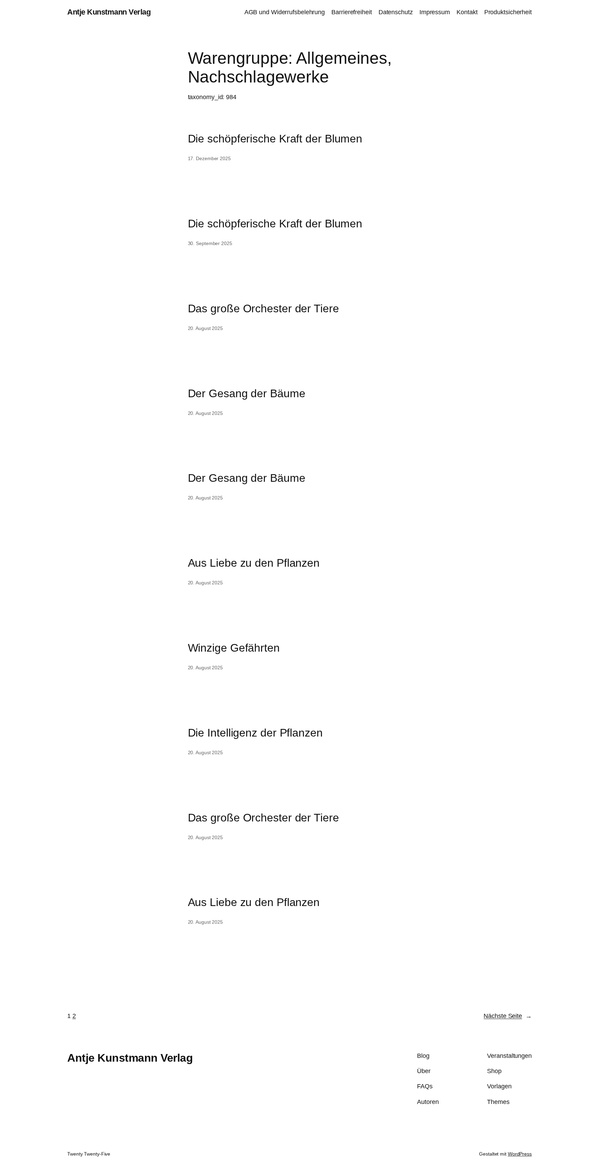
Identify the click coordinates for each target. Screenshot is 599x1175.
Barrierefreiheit (351, 12)
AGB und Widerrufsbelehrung (284, 12)
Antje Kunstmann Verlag (108, 12)
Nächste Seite (508, 1015)
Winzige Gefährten (234, 648)
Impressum (434, 12)
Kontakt (467, 12)
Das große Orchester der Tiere (263, 308)
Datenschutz (396, 12)
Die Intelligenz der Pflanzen (255, 732)
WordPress (520, 1154)
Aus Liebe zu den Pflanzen (254, 563)
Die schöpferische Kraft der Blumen (275, 138)
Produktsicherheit (508, 12)
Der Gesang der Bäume (246, 393)
